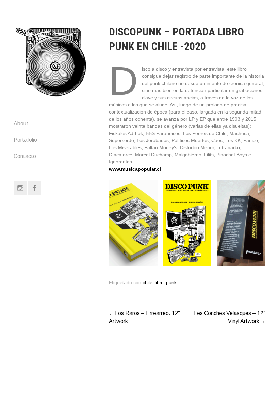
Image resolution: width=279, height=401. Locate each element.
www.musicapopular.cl (135, 169)
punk (171, 282)
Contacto (25, 156)
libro (159, 282)
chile (147, 282)
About (21, 123)
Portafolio (25, 140)
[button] (133, 223)
